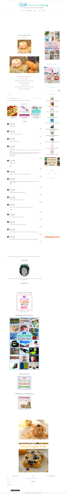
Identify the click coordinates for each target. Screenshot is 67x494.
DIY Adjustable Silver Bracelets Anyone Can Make (52, 123)
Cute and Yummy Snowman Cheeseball (52, 100)
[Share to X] (37, 98)
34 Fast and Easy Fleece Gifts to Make (52, 111)
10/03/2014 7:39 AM (12, 161)
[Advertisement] (33, 21)
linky (11, 100)
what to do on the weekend (24, 100)
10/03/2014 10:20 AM (12, 198)
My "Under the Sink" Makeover (52, 117)
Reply (40, 128)
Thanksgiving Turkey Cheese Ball (52, 106)
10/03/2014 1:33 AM (12, 139)
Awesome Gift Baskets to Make (52, 154)
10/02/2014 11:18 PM (12, 132)
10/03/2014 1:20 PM (11, 205)
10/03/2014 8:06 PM (11, 215)
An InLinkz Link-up (9, 94)
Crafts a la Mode (12, 123)
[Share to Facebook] (36, 98)
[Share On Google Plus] (41, 98)
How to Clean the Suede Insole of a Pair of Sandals (52, 142)
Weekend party (15, 100)
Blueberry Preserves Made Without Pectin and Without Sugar (52, 129)
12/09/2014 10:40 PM (12, 230)
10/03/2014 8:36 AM (12, 172)
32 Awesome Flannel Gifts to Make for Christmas (52, 149)
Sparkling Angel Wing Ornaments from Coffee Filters (52, 136)
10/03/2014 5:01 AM (12, 147)
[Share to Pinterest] (39, 98)
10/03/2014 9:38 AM (12, 190)
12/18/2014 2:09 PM (11, 237)
